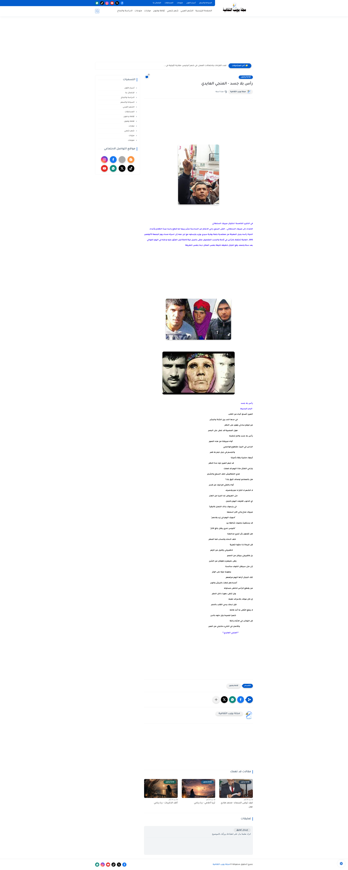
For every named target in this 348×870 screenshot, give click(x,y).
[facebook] (122, 3)
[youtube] (112, 3)
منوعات (180, 3)
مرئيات (132, 136)
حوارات (147, 11)
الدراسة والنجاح (125, 11)
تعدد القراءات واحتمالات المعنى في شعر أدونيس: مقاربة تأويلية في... (195, 66)
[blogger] (131, 159)
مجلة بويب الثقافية (238, 92)
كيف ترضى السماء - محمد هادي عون (237, 805)
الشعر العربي (187, 11)
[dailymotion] (122, 159)
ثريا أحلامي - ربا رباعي (204, 803)
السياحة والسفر (205, 3)
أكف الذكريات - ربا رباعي (166, 803)
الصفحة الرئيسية (203, 11)
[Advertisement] (174, 41)
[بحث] (97, 11)
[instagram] (107, 3)
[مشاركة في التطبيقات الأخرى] (216, 699)
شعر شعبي (172, 11)
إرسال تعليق (242, 830)
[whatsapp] (97, 3)
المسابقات (169, 3)
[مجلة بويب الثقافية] (234, 8)
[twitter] (117, 3)
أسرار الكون (191, 3)
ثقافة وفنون (159, 11)
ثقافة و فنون (129, 117)
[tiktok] (102, 3)
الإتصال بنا (157, 3)
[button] (240, 699)
